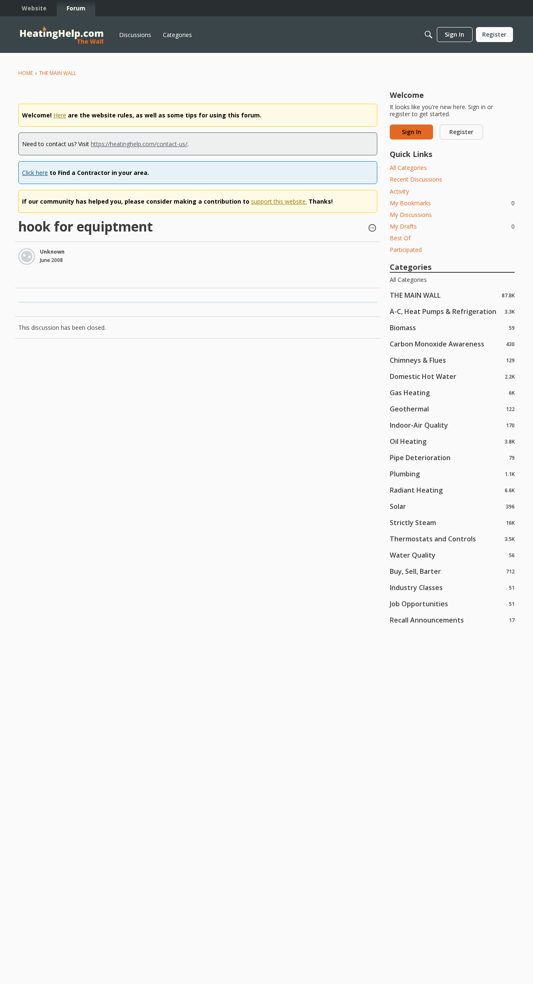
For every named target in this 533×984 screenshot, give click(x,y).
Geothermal (452, 408)
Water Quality (452, 555)
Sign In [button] (411, 132)
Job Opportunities (452, 603)
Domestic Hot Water (452, 376)
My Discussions (411, 215)
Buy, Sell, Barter (452, 571)
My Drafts (452, 226)
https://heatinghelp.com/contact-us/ (139, 144)
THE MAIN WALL (452, 295)
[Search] (428, 34)
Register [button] (461, 132)
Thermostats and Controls (452, 538)
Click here (35, 173)
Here (59, 115)
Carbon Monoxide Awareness (452, 343)
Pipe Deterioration (452, 457)
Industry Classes (452, 587)
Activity (399, 191)
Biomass (452, 327)
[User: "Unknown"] (26, 256)
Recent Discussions (416, 179)
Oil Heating (452, 441)
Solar (452, 506)
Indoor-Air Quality (452, 425)
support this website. (279, 201)
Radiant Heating (452, 490)
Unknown (52, 251)
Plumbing (452, 473)
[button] (372, 228)
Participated (406, 250)
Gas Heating (452, 392)
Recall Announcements (452, 619)
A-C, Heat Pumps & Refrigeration (452, 311)
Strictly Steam (452, 522)
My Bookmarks (452, 203)
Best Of (400, 238)
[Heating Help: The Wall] (61, 35)
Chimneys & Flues (452, 360)
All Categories (408, 168)
